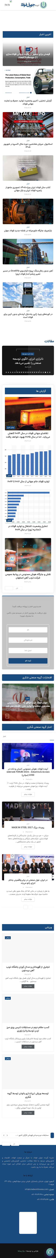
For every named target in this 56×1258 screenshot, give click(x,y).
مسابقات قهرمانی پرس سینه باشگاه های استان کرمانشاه (29, 1137)
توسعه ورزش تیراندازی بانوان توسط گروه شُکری (28, 1095)
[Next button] (50, 360)
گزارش (9, 568)
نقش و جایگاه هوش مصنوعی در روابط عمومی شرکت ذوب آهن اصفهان (28, 576)
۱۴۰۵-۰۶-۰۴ (28, 108)
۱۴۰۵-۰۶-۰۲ (27, 194)
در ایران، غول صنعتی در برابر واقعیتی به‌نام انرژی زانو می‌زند (28, 882)
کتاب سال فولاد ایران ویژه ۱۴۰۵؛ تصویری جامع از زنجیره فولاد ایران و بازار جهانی (28, 189)
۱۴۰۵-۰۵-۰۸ (29, 832)
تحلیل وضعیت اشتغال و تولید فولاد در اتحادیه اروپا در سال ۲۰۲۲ (28, 527)
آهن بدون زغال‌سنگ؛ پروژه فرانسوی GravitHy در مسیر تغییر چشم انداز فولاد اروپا (28, 272)
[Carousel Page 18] (12, 372)
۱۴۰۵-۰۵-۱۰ (29, 779)
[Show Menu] (51, 5)
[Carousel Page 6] (38, 372)
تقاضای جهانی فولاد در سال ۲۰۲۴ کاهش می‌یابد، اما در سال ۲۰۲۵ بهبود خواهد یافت (28, 435)
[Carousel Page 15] (19, 372)
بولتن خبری (10, 427)
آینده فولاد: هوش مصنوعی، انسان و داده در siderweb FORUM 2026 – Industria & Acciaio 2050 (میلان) (28, 772)
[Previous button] (7, 360)
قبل (17, 588)
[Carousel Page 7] (36, 372)
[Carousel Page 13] (23, 372)
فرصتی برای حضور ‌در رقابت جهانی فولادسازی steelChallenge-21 (28, 55)
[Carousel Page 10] (30, 372)
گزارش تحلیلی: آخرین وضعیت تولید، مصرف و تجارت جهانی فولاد (28, 102)
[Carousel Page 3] (45, 372)
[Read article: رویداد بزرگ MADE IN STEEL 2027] (28, 815)
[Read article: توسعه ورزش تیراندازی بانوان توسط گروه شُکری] (28, 1071)
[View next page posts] (9, 588)
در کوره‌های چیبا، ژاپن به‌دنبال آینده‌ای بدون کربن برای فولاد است (28, 316)
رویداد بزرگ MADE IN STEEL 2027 (28, 827)
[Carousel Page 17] (14, 372)
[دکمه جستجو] (16, 5)
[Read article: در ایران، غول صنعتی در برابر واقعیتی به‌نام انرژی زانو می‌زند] (28, 867)
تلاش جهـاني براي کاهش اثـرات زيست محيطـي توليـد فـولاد (28, 360)
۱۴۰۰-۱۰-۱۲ (27, 710)
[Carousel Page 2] (47, 372)
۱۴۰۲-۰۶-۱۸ (28, 974)
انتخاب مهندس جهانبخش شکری (27, 704)
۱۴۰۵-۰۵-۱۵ (27, 321)
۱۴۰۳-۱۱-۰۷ (28, 441)
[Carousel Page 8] (34, 372)
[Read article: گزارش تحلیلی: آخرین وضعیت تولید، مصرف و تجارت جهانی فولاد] (28, 81)
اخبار (28, 49)
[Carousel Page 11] (28, 372)
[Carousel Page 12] (25, 372)
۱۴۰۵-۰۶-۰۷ (28, 62)
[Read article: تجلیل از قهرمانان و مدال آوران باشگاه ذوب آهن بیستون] (28, 948)
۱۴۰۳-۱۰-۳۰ (28, 582)
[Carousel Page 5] (41, 372)
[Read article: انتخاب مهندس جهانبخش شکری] (28, 702)
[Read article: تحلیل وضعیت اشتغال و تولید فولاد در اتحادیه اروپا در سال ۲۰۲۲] (28, 506)
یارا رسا (22, 1250)
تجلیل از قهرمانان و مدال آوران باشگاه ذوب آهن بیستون (28, 968)
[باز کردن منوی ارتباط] (50, 1252)
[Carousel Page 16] (17, 372)
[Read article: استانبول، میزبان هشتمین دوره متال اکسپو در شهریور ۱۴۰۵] (28, 125)
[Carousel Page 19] (10, 372)
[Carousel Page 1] (49, 372)
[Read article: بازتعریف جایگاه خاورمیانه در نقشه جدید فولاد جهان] (28, 211)
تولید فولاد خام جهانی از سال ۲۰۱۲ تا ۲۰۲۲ (28, 481)
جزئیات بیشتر (26, 794)
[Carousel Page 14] (21, 372)
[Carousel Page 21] (6, 372)
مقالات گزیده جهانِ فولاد (27, 355)
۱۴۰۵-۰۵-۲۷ (28, 235)
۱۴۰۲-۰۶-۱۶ (28, 1035)
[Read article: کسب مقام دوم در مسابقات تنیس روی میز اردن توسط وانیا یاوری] (28, 1008)
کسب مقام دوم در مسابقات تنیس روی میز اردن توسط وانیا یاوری (28, 1029)
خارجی (9, 476)
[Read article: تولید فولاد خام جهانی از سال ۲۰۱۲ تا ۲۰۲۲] (28, 462)
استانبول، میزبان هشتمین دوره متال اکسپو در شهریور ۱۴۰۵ (28, 146)
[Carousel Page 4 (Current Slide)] (43, 372)
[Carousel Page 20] (8, 372)
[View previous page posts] (30, 907)
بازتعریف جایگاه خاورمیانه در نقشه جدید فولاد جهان (28, 230)
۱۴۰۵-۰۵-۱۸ (27, 278)
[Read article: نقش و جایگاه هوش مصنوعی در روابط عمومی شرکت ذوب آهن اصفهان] (28, 554)
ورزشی (8, 938)
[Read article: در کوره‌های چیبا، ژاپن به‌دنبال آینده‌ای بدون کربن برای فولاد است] (28, 295)
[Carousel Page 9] (32, 372)
